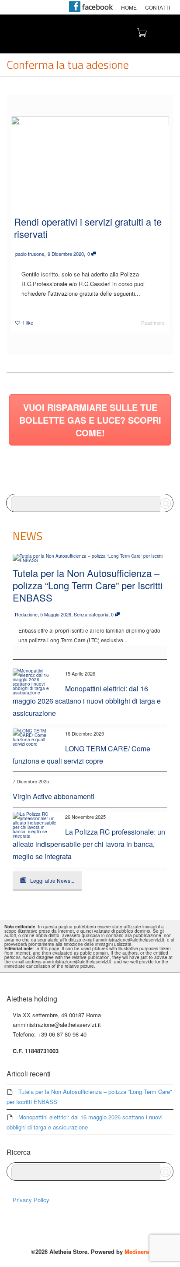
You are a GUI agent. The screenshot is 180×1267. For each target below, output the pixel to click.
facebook (96, 7)
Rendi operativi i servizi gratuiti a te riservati (88, 228)
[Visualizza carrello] (141, 31)
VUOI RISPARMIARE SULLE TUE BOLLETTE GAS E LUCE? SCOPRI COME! (90, 420)
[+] (90, 159)
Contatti (157, 7)
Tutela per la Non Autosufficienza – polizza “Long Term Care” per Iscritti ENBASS (88, 585)
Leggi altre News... (52, 880)
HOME (129, 7)
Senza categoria (91, 614)
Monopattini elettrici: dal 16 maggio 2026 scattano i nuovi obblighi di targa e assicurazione (87, 700)
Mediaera (137, 1251)
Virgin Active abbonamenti (53, 796)
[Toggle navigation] (163, 32)
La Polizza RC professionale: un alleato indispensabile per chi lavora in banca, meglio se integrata (89, 844)
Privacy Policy (31, 1200)
